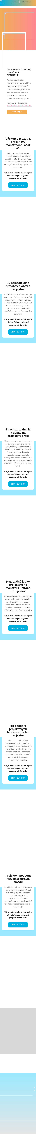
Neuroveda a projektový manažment (19, 105)
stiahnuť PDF (18, 185)
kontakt (17, 112)
